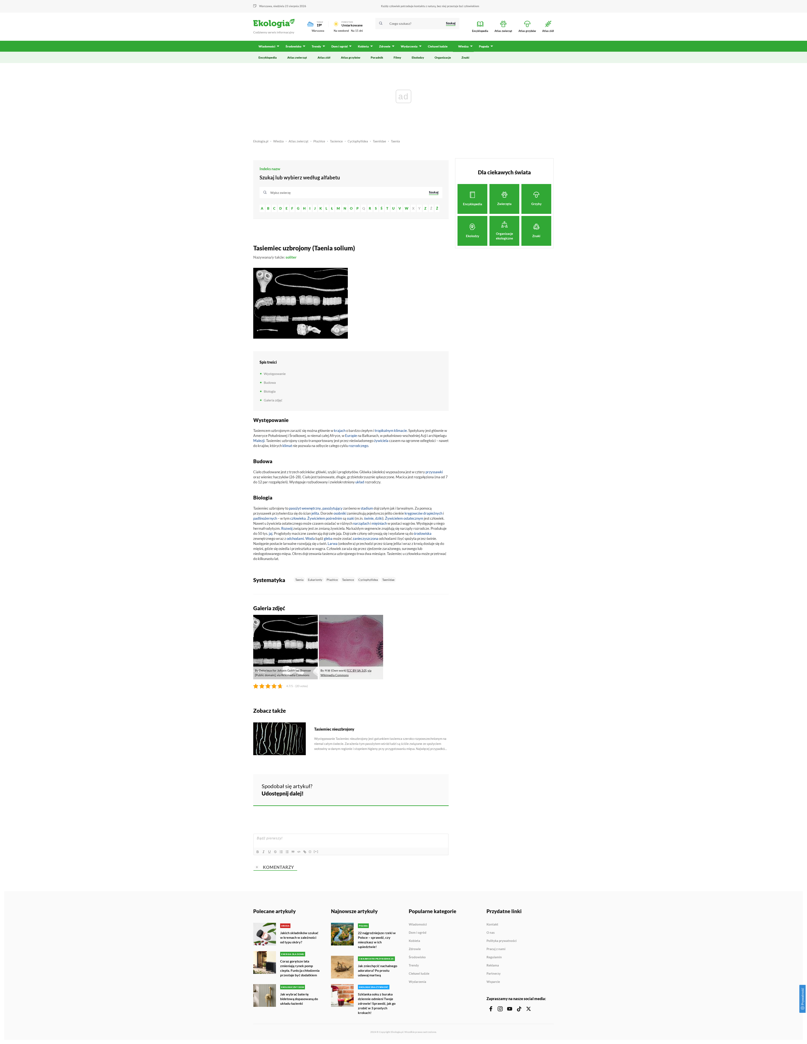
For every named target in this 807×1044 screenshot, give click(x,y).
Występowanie (275, 374)
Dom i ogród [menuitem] (339, 46)
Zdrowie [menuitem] (384, 46)
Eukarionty (315, 579)
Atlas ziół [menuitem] (324, 57)
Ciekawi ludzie (419, 973)
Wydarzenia (417, 981)
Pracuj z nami (496, 949)
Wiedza (278, 141)
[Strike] (275, 851)
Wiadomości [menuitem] (266, 46)
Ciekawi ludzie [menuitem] (438, 46)
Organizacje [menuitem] (443, 57)
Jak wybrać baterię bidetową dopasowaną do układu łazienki (299, 998)
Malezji (259, 440)
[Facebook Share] (412, 789)
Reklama (493, 965)
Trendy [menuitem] (316, 46)
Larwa (333, 543)
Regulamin (494, 957)
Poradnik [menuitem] (377, 57)
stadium (367, 508)
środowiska (422, 533)
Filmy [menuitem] (397, 57)
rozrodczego (358, 445)
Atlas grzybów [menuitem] (350, 57)
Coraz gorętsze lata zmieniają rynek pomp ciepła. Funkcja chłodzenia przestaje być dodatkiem (299, 968)
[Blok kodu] (299, 851)
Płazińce (319, 141)
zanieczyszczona (365, 538)
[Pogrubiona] (258, 851)
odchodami (295, 538)
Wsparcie (493, 981)
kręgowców (414, 513)
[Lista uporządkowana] (281, 851)
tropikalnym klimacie (391, 430)
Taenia (395, 141)
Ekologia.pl (260, 141)
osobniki (340, 513)
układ (359, 482)
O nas (491, 932)
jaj (270, 533)
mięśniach (379, 523)
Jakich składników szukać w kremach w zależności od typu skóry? (299, 937)
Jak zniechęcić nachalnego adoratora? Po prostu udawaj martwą (377, 970)
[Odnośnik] (305, 851)
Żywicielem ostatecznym (404, 518)
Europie (351, 435)
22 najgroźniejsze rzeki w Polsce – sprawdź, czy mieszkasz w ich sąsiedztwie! (377, 940)
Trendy (414, 965)
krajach (339, 430)
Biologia (270, 391)
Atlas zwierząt (299, 141)
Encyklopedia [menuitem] (267, 57)
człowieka (298, 518)
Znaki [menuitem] (465, 57)
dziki (378, 518)
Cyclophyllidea (358, 141)
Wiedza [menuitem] (463, 46)
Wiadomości (418, 924)
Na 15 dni (357, 30)
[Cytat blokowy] (293, 851)
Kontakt (492, 924)
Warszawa (318, 30)
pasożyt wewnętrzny (305, 508)
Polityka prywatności (502, 941)
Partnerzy (494, 973)
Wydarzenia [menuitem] (409, 46)
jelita (315, 513)
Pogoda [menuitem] (484, 46)
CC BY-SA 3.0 (356, 670)
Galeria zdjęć (273, 400)
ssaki (350, 518)
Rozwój (287, 528)
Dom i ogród (417, 932)
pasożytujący (332, 508)
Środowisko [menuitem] (293, 46)
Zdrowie (415, 949)
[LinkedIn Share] (435, 789)
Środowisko (417, 957)
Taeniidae (379, 141)
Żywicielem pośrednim (324, 518)
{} (310, 851)
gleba (328, 538)
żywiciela (381, 440)
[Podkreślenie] (269, 851)
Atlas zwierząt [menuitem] (297, 57)
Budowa (270, 382)
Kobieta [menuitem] (363, 46)
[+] (316, 851)
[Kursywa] (263, 851)
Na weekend (341, 30)
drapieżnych (432, 513)
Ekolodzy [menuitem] (418, 57)
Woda (310, 538)
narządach (361, 523)
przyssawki (434, 472)
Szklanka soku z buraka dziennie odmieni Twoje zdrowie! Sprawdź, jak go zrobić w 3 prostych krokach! (377, 1003)
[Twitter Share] (424, 789)
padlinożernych (265, 518)
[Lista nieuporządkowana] (287, 851)
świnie (369, 518)
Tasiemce (336, 141)
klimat (287, 445)
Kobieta (414, 941)
